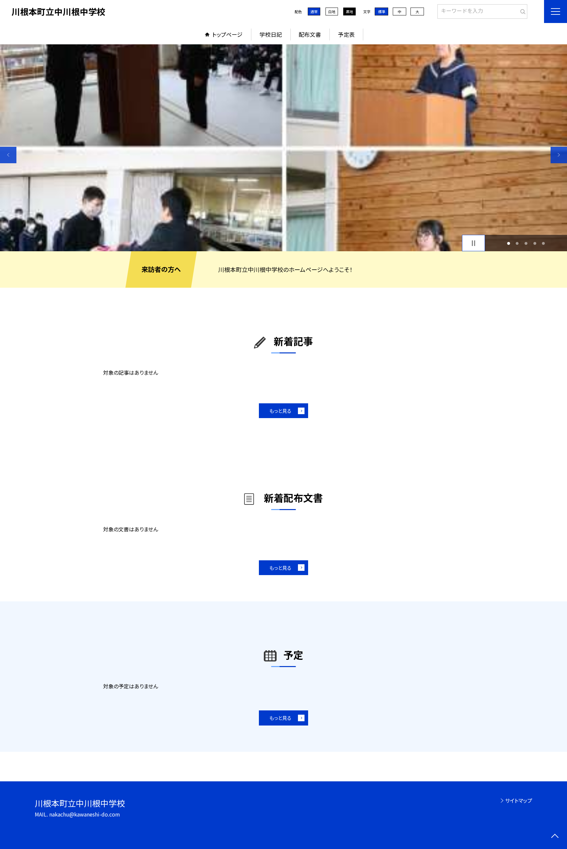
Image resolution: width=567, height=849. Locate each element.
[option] (283, 147)
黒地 (349, 11)
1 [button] (508, 243)
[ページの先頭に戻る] (554, 836)
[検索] (521, 10)
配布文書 (310, 34)
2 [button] (517, 243)
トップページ (227, 34)
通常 (314, 11)
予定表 (346, 34)
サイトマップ (518, 800)
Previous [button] (8, 155)
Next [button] (559, 155)
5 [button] (543, 243)
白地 (331, 11)
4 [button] (534, 243)
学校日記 (271, 34)
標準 (381, 11)
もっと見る (280, 410)
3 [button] (526, 243)
